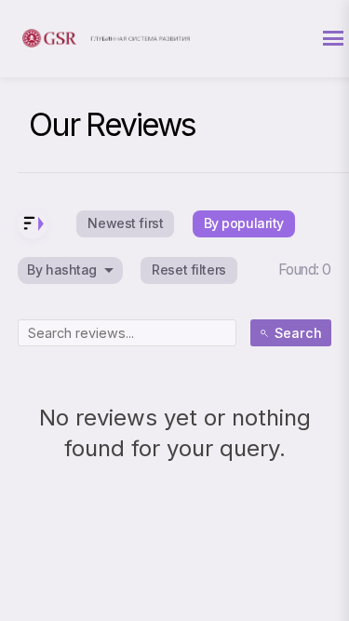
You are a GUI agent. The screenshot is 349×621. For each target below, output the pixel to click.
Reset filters (189, 269)
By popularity (244, 223)
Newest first (125, 223)
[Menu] (333, 38)
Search (298, 333)
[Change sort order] (32, 224)
